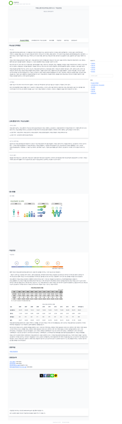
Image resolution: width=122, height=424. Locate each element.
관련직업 (66, 40)
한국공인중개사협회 (15, 365)
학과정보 (93, 71)
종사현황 (51, 40)
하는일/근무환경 (24, 40)
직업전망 (59, 40)
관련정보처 (74, 40)
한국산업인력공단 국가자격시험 (18, 367)
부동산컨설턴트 (14, 351)
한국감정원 (12, 363)
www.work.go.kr (28, 410)
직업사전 (93, 65)
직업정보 (93, 63)
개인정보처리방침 (65, 422)
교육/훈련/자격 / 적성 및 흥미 (39, 40)
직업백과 (16, 2)
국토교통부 (12, 361)
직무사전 (93, 69)
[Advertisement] (48, 25)
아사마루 (59, 422)
